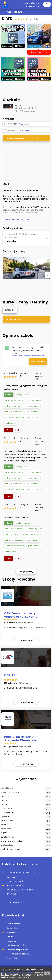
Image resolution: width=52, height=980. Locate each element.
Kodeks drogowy (14, 924)
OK (47, 974)
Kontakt (9, 937)
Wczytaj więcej (26, 571)
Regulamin (11, 941)
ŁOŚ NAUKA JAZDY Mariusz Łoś (20, 890)
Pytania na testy (14, 902)
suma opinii (17, 356)
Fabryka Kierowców (15, 886)
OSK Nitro (10, 877)
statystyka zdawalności (34, 356)
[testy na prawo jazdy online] (13, 36)
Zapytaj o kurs (13, 320)
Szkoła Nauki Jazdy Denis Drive (20, 873)
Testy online (11, 958)
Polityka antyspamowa (17, 950)
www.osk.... (12, 130)
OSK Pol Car (12, 894)
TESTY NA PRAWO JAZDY (30, 6)
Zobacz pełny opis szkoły (16, 219)
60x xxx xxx (36, 52)
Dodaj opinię (38, 362)
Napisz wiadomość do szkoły (23, 138)
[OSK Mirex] (39, 36)
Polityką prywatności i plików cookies (17, 972)
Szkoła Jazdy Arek (14, 881)
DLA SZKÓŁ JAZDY (32, 3)
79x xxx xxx (12, 124)
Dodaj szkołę (12, 928)
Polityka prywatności (16, 945)
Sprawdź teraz (26, 640)
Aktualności (11, 932)
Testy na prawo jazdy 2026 (19, 954)
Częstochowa (14, 12)
